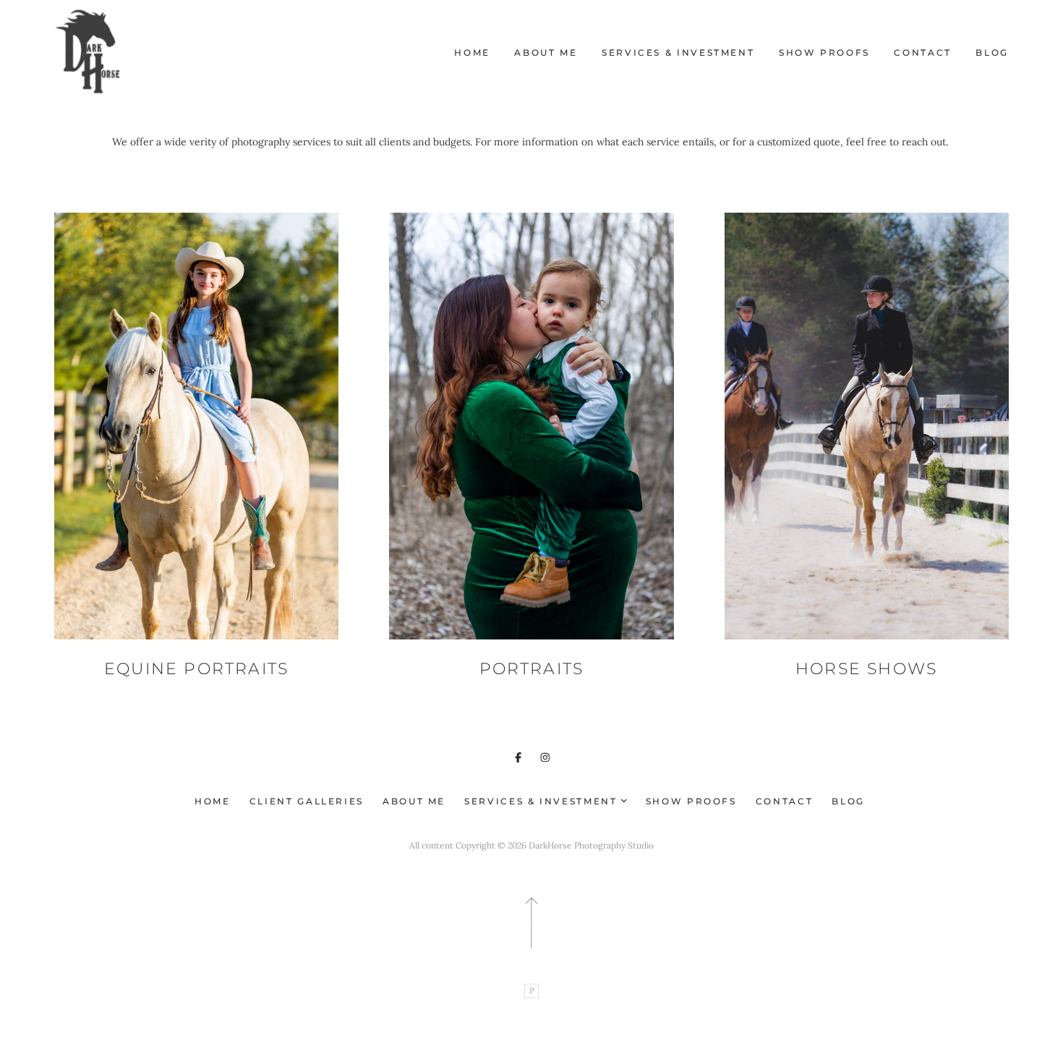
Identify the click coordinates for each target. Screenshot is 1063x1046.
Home (472, 52)
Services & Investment (678, 52)
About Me (545, 52)
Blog (992, 52)
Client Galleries (306, 801)
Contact (922, 52)
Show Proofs (824, 52)
